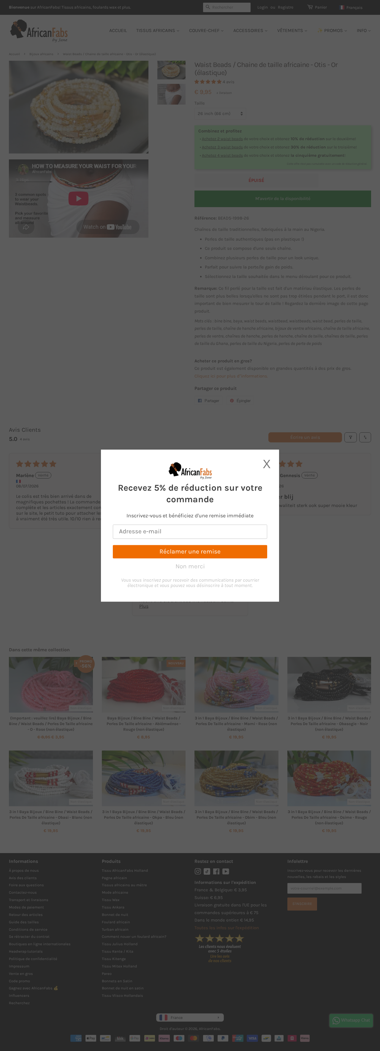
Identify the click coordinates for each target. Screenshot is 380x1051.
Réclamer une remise (190, 551)
